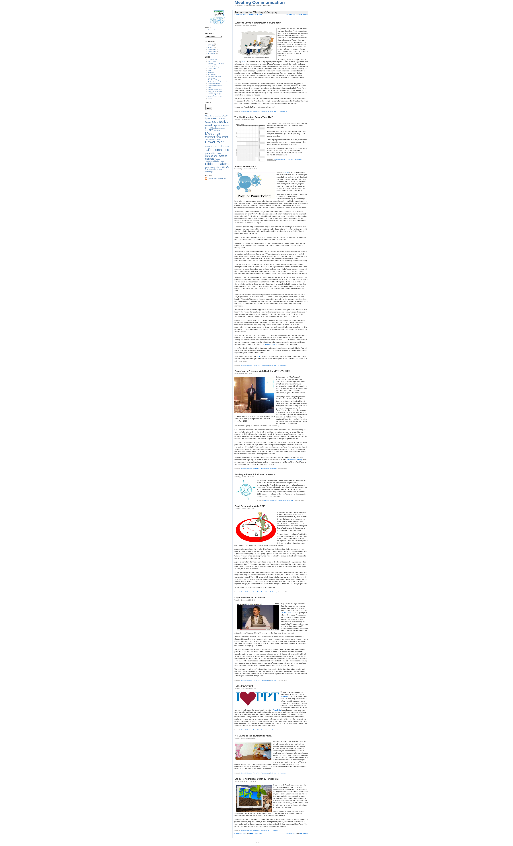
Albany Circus (209, 116)
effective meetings (216, 123)
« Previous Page (240, 14)
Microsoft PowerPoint (216, 137)
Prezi (287, 172)
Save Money (221, 161)
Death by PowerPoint (216, 117)
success (212, 167)
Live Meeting (211, 78)
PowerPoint (256, 111)
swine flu (218, 167)
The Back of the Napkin (215, 96)
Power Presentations (214, 83)
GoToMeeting (212, 74)
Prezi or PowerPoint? (245, 166)
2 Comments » (275, 830)
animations (218, 116)
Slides (209, 164)
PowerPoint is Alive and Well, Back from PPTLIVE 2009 (262, 371)
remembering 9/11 (211, 161)
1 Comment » (282, 111)
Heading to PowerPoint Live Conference (254, 474)
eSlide (244, 62)
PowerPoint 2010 (210, 146)
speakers (222, 164)
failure (227, 126)
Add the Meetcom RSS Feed (217, 178)
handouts (222, 128)
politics (219, 139)
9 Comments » (282, 365)
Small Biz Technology (214, 93)
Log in (257, 842)
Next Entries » (291, 14)
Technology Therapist (214, 95)
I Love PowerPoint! (244, 686)
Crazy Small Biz (212, 65)
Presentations (265, 111)
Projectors (218, 159)
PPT (219, 146)
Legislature (216, 130)
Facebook (211, 44)
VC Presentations (217, 168)
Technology (273, 111)
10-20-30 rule (286, 613)
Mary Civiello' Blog (213, 80)
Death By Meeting (213, 67)
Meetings (249, 111)
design (223, 119)
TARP (223, 167)
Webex (210, 98)
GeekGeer (211, 72)
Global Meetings (212, 128)
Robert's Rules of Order (215, 89)
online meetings (210, 139)
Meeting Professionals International (218, 82)
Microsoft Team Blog (294, 460)
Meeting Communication (260, 2)
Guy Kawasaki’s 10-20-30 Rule (249, 598)
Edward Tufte (212, 68)
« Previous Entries (255, 14)
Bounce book (212, 61)
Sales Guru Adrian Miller (215, 91)
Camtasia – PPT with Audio (216, 63)
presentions (211, 153)
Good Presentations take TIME (249, 506)
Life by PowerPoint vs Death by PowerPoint (256, 779)
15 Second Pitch (213, 59)
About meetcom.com (213, 30)
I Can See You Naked (214, 76)
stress (207, 167)
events (221, 125)
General (243, 111)
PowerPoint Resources (215, 85)
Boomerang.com (271, 344)
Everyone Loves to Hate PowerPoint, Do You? (257, 23)
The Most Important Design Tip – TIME (253, 117)
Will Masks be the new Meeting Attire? (253, 736)
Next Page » (303, 14)
